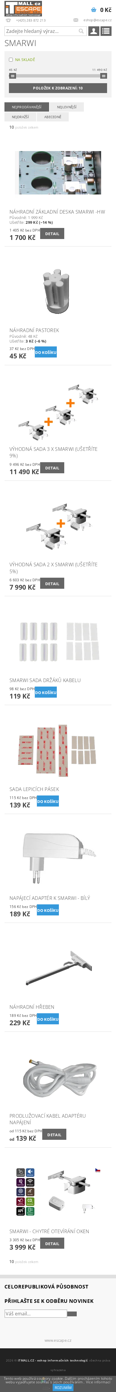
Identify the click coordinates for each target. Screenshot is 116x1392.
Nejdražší (20, 117)
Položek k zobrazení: (58, 88)
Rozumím (63, 1387)
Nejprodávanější (27, 107)
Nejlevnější (67, 107)
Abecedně (53, 117)
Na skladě (25, 59)
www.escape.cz (58, 1340)
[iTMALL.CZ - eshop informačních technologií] (23, 8)
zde (46, 1387)
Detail (52, 233)
